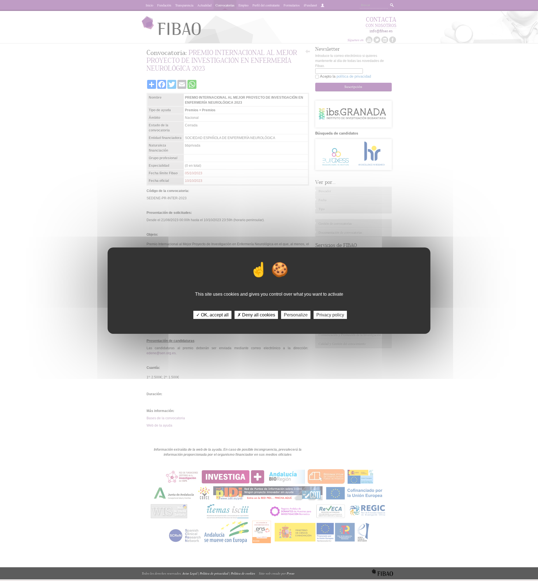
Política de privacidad (214, 573)
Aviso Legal (189, 573)
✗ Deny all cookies (256, 314)
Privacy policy (330, 314)
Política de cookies (243, 573)
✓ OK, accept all (212, 314)
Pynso (290, 573)
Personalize (296, 314)
